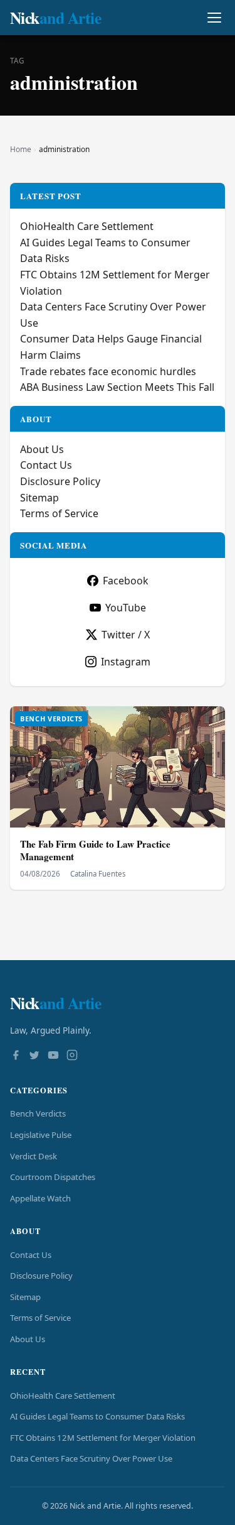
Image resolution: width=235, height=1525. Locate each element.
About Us (42, 449)
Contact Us (46, 465)
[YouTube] (53, 1056)
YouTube (125, 608)
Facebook (126, 581)
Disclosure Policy (60, 481)
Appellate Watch (40, 1198)
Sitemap (39, 498)
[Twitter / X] (34, 1056)
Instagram (125, 662)
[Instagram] (72, 1056)
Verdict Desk (33, 1156)
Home (20, 149)
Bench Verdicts (38, 1113)
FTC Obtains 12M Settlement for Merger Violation (103, 1437)
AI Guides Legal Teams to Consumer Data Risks (97, 1416)
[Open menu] (214, 18)
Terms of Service (59, 513)
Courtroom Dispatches (52, 1177)
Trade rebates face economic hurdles (108, 371)
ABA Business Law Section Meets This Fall (117, 387)
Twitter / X (126, 635)
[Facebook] (15, 1056)
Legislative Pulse (40, 1134)
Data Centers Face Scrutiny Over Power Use (91, 1458)
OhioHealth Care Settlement (87, 226)
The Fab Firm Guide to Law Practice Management (95, 850)
